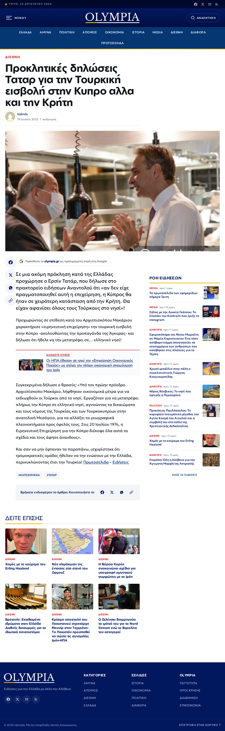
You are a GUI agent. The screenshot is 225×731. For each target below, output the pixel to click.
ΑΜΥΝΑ (45, 32)
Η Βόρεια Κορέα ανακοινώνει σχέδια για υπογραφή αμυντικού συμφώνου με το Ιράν (117, 570)
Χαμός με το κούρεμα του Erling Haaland (25, 566)
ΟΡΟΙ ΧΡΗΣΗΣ (190, 690)
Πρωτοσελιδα (96, 462)
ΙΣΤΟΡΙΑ (138, 32)
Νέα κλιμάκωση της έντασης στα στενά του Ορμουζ (70, 568)
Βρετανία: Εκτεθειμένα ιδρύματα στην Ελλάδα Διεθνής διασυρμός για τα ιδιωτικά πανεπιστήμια (25, 625)
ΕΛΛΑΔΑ (25, 32)
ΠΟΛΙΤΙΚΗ (67, 32)
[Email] (210, 4)
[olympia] (112, 18)
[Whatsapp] (10, 287)
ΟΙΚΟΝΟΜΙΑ (114, 32)
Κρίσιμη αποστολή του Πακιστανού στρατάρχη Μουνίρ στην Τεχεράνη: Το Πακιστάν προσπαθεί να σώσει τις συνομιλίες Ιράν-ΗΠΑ (71, 629)
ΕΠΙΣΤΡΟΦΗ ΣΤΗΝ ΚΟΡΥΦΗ (200, 725)
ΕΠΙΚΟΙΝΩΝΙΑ (190, 705)
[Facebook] (195, 4)
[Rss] (217, 4)
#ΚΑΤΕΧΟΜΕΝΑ (29, 475)
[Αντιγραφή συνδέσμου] (10, 300)
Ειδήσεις (120, 462)
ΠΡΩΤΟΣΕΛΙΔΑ (112, 43)
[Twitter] (203, 4)
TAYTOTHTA (188, 683)
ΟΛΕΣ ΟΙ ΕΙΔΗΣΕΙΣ (184, 474)
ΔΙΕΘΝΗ (177, 32)
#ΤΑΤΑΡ (52, 475)
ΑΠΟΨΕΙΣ (90, 32)
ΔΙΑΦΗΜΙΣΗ (189, 698)
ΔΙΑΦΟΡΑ (198, 32)
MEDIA (157, 32)
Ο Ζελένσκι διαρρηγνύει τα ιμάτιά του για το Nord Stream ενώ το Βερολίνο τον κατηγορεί (118, 625)
